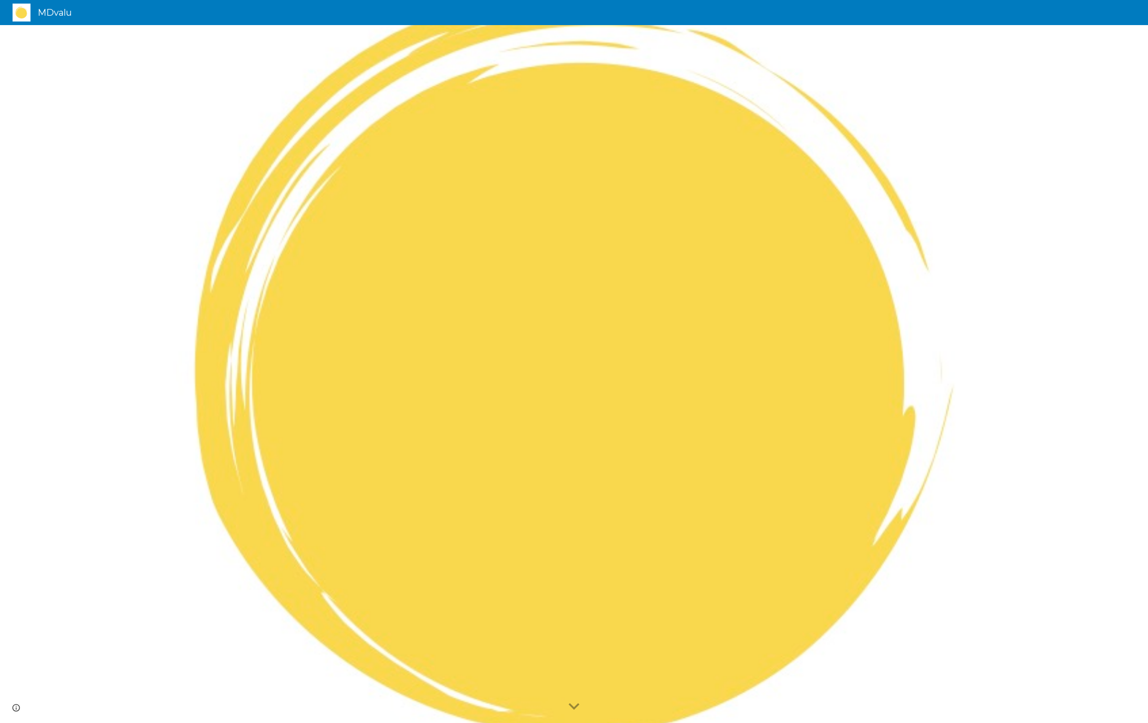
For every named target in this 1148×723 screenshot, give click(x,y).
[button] (574, 707)
